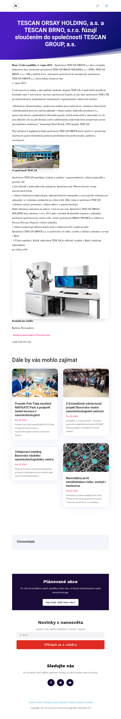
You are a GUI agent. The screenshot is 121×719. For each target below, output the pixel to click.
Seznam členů (35, 702)
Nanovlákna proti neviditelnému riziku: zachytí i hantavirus (86, 482)
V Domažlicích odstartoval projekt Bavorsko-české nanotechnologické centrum (85, 407)
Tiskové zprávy (76, 702)
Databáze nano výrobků (55, 702)
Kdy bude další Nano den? (60, 602)
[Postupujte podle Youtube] (69, 682)
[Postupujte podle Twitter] (60, 682)
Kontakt (89, 702)
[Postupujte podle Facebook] (51, 682)
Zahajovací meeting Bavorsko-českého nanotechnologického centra (34, 455)
